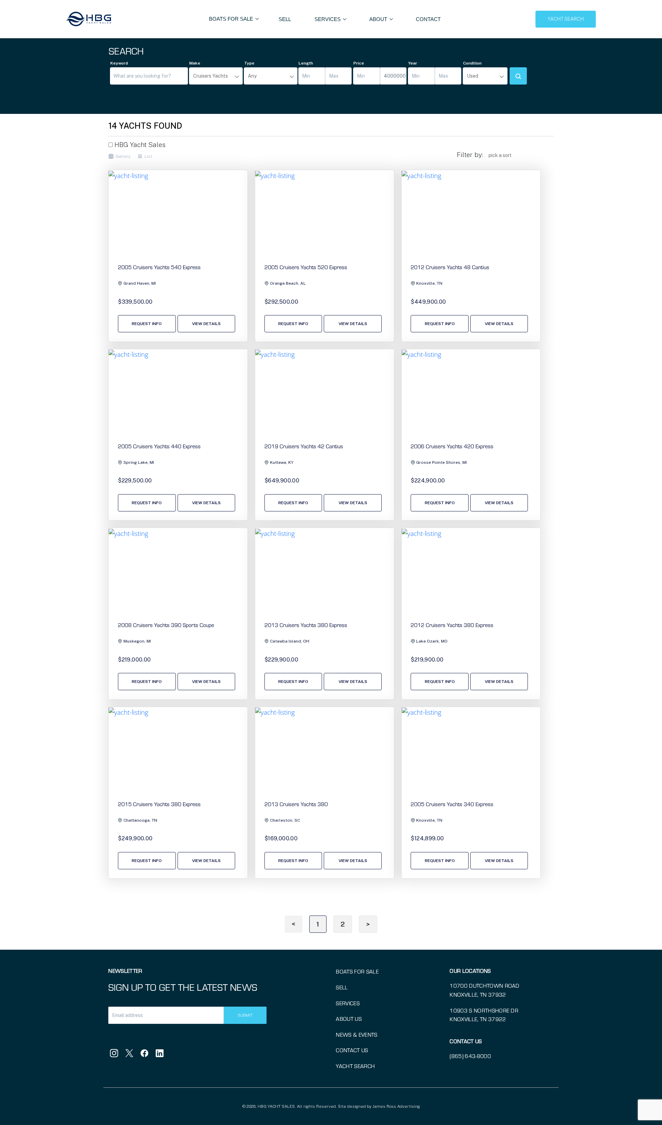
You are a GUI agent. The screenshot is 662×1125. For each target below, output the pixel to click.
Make (194, 63)
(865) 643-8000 (470, 1055)
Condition (472, 63)
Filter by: (470, 154)
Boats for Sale (357, 971)
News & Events (356, 1034)
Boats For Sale (231, 19)
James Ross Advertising (396, 1106)
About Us (349, 1018)
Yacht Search (355, 1065)
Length (306, 63)
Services (348, 1003)
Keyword (119, 63)
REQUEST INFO (147, 323)
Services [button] (328, 19)
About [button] (379, 19)
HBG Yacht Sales (139, 144)
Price (358, 63)
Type (249, 63)
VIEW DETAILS (206, 323)
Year (412, 63)
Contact (428, 19)
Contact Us (352, 1050)
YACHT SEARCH (566, 19)
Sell (285, 19)
